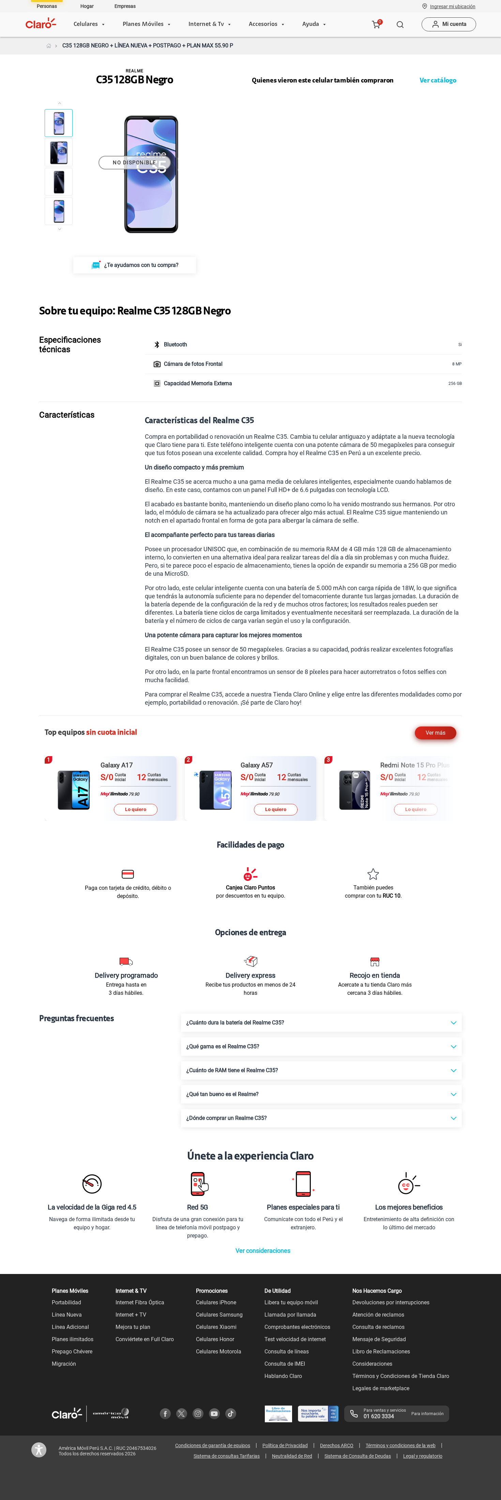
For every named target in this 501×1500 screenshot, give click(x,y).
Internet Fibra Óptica (140, 1302)
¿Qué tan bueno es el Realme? (222, 1094)
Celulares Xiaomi (216, 1327)
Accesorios (263, 24)
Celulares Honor (215, 1339)
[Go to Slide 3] (59, 182)
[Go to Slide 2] (59, 152)
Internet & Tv (206, 24)
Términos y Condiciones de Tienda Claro (400, 1376)
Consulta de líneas (286, 1351)
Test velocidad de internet (295, 1339)
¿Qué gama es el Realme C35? (222, 1046)
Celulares (86, 24)
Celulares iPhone (216, 1302)
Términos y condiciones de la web (401, 1445)
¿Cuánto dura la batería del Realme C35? (235, 1022)
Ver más (435, 733)
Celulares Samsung (219, 1314)
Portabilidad (66, 1302)
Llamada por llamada (290, 1314)
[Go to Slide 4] (59, 211)
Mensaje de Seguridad (379, 1339)
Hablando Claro (283, 1376)
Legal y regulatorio (422, 1456)
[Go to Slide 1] (59, 123)
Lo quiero (135, 809)
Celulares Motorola (218, 1351)
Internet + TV (131, 1314)
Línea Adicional (70, 1327)
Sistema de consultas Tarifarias (227, 1456)
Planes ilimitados (72, 1339)
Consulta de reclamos (378, 1327)
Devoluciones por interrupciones (390, 1302)
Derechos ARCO (336, 1445)
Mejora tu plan (133, 1327)
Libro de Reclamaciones (381, 1351)
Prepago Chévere (72, 1351)
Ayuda (310, 24)
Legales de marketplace (380, 1388)
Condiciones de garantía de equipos (212, 1445)
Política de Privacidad (285, 1445)
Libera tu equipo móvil (291, 1302)
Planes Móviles (143, 24)
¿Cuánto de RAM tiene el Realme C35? (232, 1070)
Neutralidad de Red (292, 1456)
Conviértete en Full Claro (145, 1339)
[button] (452, 6)
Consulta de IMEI (284, 1364)
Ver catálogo (438, 80)
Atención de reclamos (378, 1314)
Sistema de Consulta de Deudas (357, 1456)
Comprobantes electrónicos (297, 1327)
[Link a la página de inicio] (48, 45)
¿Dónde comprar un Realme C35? (226, 1118)
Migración (64, 1364)
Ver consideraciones (263, 1250)
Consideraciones (372, 1364)
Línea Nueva (67, 1314)
